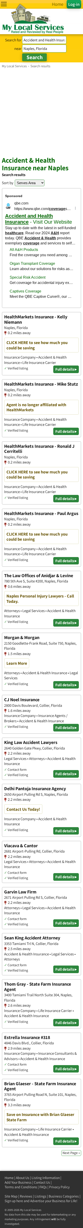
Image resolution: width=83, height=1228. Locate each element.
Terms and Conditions (21, 1187)
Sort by (7, 182)
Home (9, 1178)
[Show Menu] (4, 4)
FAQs (43, 1187)
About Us (22, 1178)
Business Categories (64, 1196)
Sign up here (14, 1201)
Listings (40, 1196)
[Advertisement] (41, 112)
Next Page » (71, 1152)
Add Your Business (18, 1182)
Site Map (11, 1196)
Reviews (26, 1196)
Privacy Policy (59, 1187)
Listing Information (46, 1178)
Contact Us (42, 1182)
